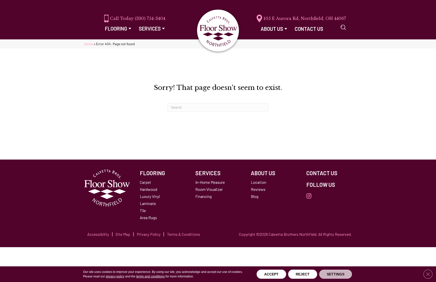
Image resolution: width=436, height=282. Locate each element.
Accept (271, 274)
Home (88, 44)
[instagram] (308, 196)
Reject (303, 274)
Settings (335, 274)
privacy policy (115, 276)
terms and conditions (150, 276)
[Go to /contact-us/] (329, 173)
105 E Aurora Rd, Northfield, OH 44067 (304, 18)
